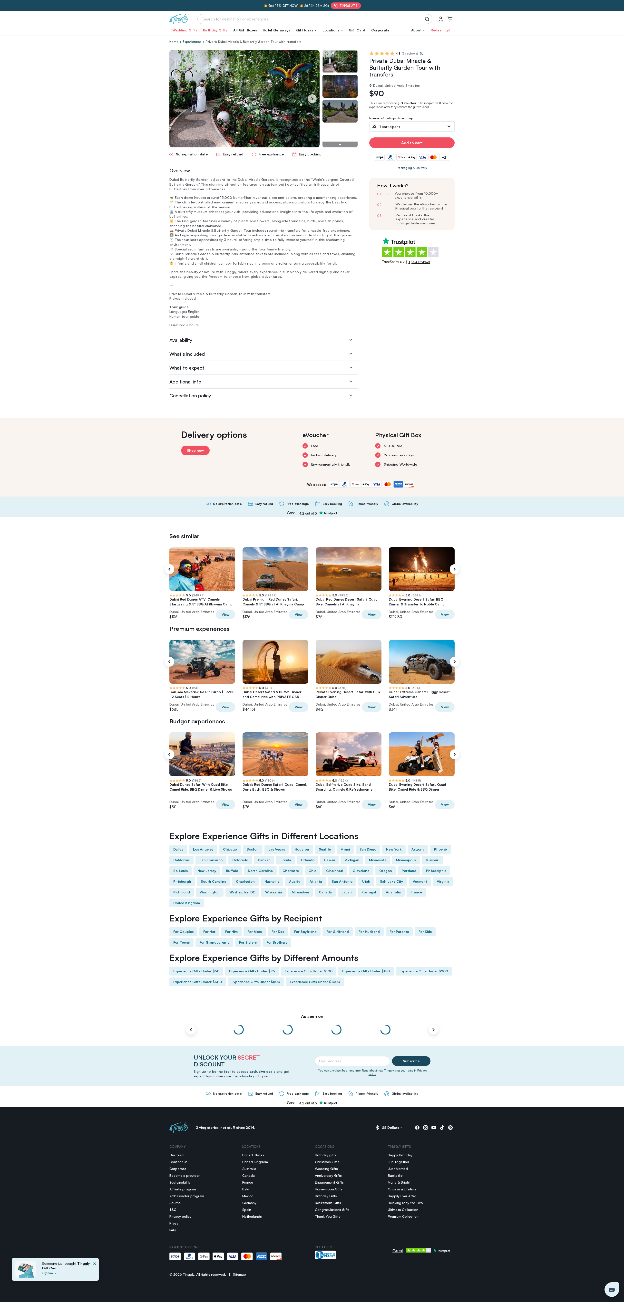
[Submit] (428, 19)
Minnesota (377, 860)
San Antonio (342, 881)
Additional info (185, 382)
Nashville (271, 881)
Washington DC (242, 892)
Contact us (178, 1162)
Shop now (195, 450)
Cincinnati (334, 871)
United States (253, 1155)
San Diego (368, 849)
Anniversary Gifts (328, 1175)
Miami (345, 849)
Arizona (417, 849)
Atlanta (316, 881)
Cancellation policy (190, 396)
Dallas (178, 849)
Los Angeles (203, 849)
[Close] (94, 1271)
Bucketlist (396, 1175)
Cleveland (361, 871)
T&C (172, 1209)
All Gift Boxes (245, 30)
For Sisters (248, 942)
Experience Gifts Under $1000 (315, 982)
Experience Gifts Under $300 (197, 982)
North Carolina (260, 871)
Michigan (351, 860)
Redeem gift (441, 30)
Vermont (420, 881)
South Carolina (213, 881)
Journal (175, 1203)
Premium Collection (403, 1216)
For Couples (183, 931)
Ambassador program (186, 1196)
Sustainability (180, 1182)
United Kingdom (186, 903)
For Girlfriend (337, 931)
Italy (245, 1189)
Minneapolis (406, 860)
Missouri (432, 860)
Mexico (248, 1196)
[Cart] (450, 19)
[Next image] (340, 144)
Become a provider (184, 1175)
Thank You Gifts (327, 1216)
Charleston (245, 881)
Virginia (443, 881)
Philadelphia (436, 871)
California (181, 860)
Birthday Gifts (215, 30)
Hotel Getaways (276, 30)
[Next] (312, 98)
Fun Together (398, 1162)
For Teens (181, 942)
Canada (325, 892)
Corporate (380, 30)
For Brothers (276, 942)
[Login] (440, 19)
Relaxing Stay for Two (405, 1203)
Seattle (325, 849)
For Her (209, 931)
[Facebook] (417, 1127)
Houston (302, 849)
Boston (253, 849)
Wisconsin (273, 892)
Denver (264, 860)
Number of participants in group (391, 118)
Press (173, 1223)
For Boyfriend (305, 931)
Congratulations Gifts (332, 1209)
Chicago (230, 849)
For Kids (425, 931)
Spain (246, 1209)
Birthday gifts (325, 1155)
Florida (285, 860)
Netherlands (252, 1216)
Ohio (312, 871)
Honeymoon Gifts (328, 1189)
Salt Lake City (391, 881)
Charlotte (291, 871)
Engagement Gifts (329, 1182)
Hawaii (329, 860)
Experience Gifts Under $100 (308, 971)
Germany (249, 1203)
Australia (393, 892)
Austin (294, 881)
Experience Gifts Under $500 (256, 982)
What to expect (186, 368)
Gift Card (357, 30)
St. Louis (180, 871)
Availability (180, 340)
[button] (306, 30)
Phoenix (440, 849)
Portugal (368, 892)
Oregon (385, 871)
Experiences (192, 42)
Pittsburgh (182, 881)
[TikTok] (442, 1127)
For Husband (369, 931)
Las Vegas (276, 849)
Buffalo (232, 871)
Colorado (240, 860)
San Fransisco (211, 860)
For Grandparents (214, 942)
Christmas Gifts (327, 1162)
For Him (231, 931)
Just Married (398, 1169)
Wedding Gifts (184, 30)
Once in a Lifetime (402, 1189)
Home (173, 42)
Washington (210, 892)
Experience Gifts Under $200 (424, 971)
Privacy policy (180, 1216)
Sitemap (239, 1274)
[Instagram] (425, 1127)
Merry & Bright (399, 1182)
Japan (346, 892)
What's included (187, 354)
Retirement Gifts (328, 1203)
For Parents (399, 931)
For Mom (254, 931)
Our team (176, 1155)
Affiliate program (182, 1189)
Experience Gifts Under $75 (252, 971)
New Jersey (206, 871)
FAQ (172, 1230)
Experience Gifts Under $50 (196, 971)
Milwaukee (300, 892)
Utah (366, 881)
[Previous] (169, 569)
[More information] (421, 53)
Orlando (307, 860)
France (416, 892)
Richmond (181, 892)
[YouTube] (434, 1127)
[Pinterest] (450, 1127)
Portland (409, 871)
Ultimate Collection (403, 1209)
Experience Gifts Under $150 (366, 971)
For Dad (278, 931)
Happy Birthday (400, 1155)
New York (394, 849)
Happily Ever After (402, 1196)
